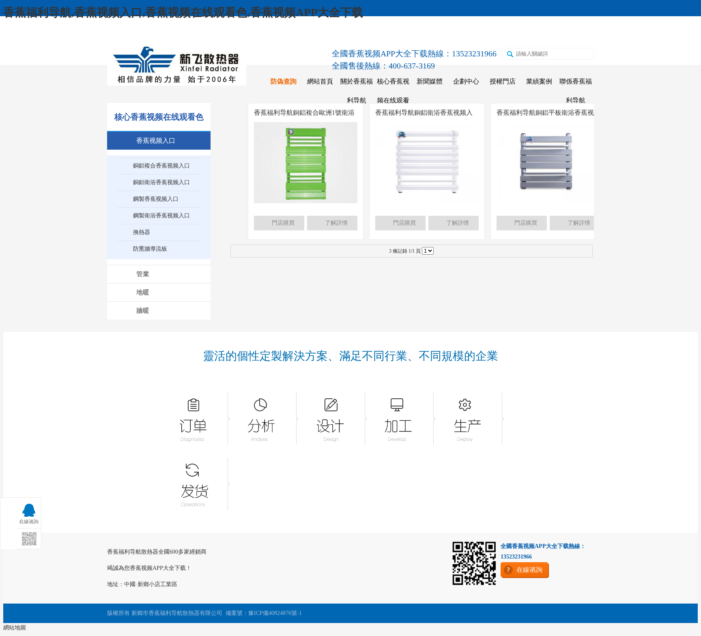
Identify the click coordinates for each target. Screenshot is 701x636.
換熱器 (141, 232)
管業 (142, 274)
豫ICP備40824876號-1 (275, 613)
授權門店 (503, 81)
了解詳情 (336, 223)
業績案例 (539, 81)
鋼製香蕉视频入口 (155, 199)
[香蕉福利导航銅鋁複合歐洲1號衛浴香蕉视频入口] (305, 201)
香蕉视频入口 (155, 140)
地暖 (142, 292)
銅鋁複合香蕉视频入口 (161, 166)
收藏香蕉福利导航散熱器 (150, 33)
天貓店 (447, 33)
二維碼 (517, 33)
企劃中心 (466, 81)
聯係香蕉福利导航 (575, 91)
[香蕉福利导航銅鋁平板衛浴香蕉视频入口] (548, 201)
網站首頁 (320, 81)
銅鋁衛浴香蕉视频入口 (161, 182)
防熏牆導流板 (150, 249)
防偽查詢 (284, 81)
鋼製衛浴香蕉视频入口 (161, 216)
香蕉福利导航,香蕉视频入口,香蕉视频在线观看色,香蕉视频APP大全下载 (183, 12)
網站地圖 (14, 628)
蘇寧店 (482, 33)
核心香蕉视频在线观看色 (393, 100)
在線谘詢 (555, 33)
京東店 (411, 33)
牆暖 (142, 310)
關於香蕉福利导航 (356, 91)
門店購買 (283, 223)
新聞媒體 (430, 81)
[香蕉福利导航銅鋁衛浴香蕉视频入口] (427, 201)
